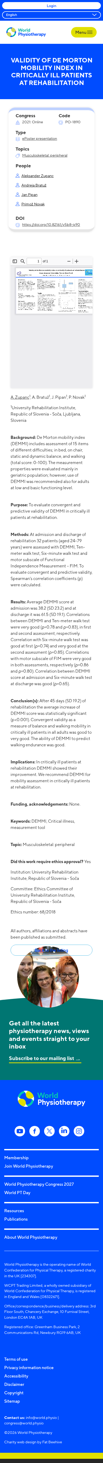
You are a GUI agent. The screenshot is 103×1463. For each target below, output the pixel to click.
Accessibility (16, 1376)
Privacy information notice (29, 1367)
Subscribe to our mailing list (41, 1058)
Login (51, 5)
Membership (16, 1157)
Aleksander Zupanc (37, 175)
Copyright (14, 1392)
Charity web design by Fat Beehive (33, 1442)
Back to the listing (51, 950)
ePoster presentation (39, 138)
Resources (14, 1210)
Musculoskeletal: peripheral (44, 155)
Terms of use (16, 1359)
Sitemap (12, 1401)
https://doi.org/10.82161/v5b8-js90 (51, 224)
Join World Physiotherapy (28, 1166)
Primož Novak (33, 204)
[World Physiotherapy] (26, 32)
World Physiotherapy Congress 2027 (39, 1184)
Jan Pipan (29, 194)
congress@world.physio (24, 1423)
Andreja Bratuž (33, 185)
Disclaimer (14, 1384)
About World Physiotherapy (30, 1237)
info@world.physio (41, 1417)
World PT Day (17, 1192)
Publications (16, 1219)
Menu (81, 32)
